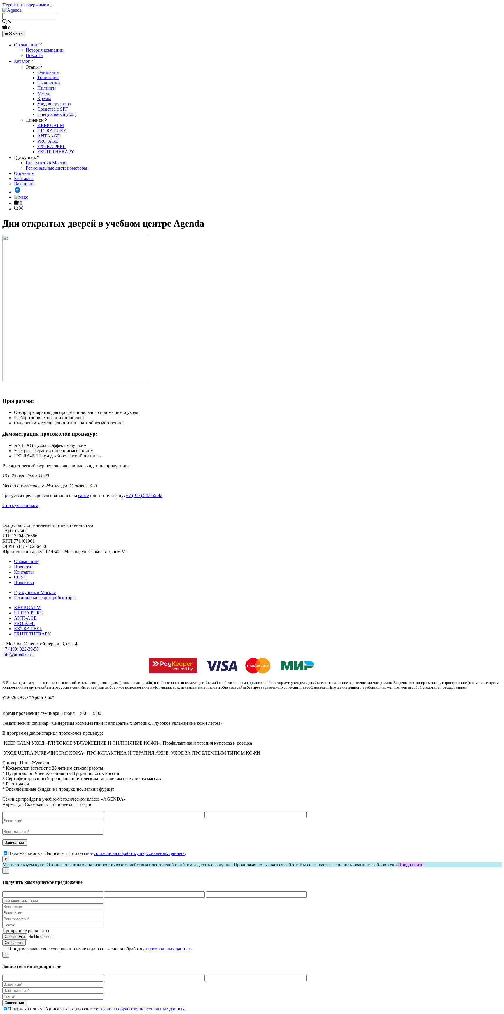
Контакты (24, 178)
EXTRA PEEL (51, 146)
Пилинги (46, 88)
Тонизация (48, 77)
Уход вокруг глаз (54, 103)
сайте (83, 495)
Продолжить (410, 864)
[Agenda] (12, 10)
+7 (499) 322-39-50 (20, 649)
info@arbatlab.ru (18, 654)
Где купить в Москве (46, 162)
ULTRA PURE (51, 130)
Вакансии (24, 183)
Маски (43, 93)
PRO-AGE (47, 141)
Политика (24, 582)
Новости (34, 55)
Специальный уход (56, 114)
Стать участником (20, 505)
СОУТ (20, 577)
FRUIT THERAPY (55, 151)
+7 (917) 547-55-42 (144, 495)
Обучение (24, 173)
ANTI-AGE (48, 135)
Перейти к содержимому (27, 4)
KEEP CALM (50, 125)
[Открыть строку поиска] (7, 22)
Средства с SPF (52, 109)
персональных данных (168, 948)
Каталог (22, 61)
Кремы (44, 98)
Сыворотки (48, 82)
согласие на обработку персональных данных (139, 853)
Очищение (48, 72)
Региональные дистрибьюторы (56, 167)
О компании (26, 44)
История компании (45, 50)
